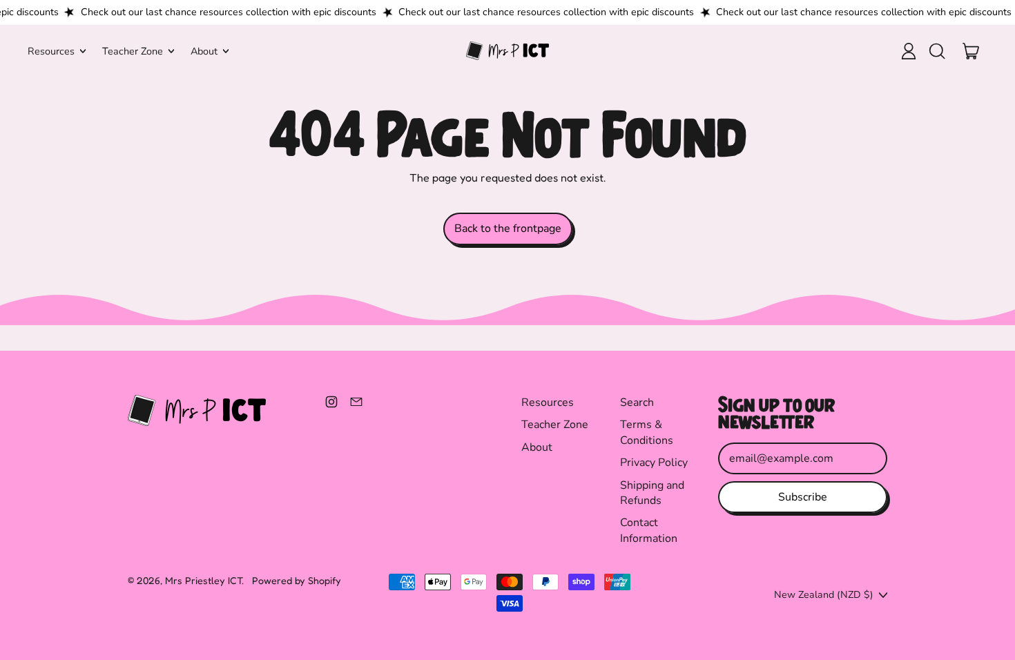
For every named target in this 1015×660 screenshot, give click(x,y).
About (536, 447)
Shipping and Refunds (652, 493)
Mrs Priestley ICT (203, 580)
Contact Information (648, 530)
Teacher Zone (554, 424)
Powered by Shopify (296, 580)
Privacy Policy (654, 462)
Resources (547, 402)
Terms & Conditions (646, 432)
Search (637, 402)
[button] (936, 51)
